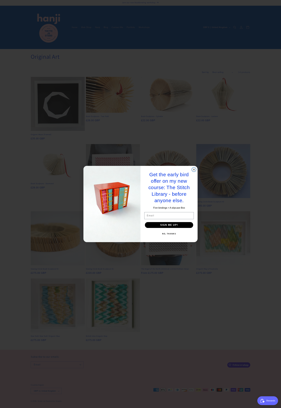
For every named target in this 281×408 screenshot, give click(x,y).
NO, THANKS (169, 234)
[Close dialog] (194, 169)
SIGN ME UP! (169, 225)
